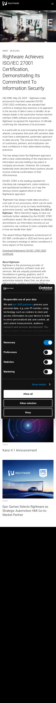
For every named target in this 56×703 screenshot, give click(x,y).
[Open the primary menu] (52, 3)
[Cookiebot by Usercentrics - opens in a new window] (39, 288)
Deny (28, 412)
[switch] (48, 352)
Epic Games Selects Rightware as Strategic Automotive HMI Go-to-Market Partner (25, 511)
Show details (39, 384)
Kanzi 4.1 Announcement (19, 450)
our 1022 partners (23, 304)
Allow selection (28, 403)
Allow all (28, 394)
